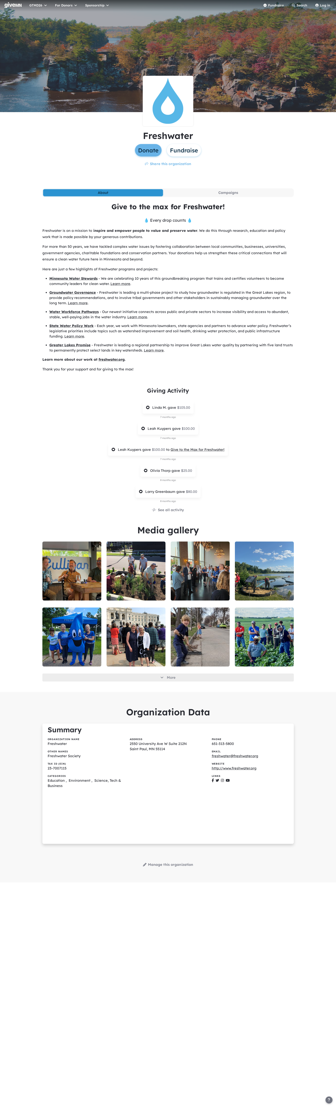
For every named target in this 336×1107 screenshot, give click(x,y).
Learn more (120, 283)
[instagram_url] (222, 780)
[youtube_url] (228, 780)
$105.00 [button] (183, 407)
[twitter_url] (217, 780)
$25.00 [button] (186, 470)
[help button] (329, 1099)
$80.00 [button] (191, 491)
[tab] (103, 192)
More (171, 677)
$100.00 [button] (188, 428)
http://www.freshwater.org (234, 768)
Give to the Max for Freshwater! (197, 449)
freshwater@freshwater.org (235, 756)
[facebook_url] (213, 780)
